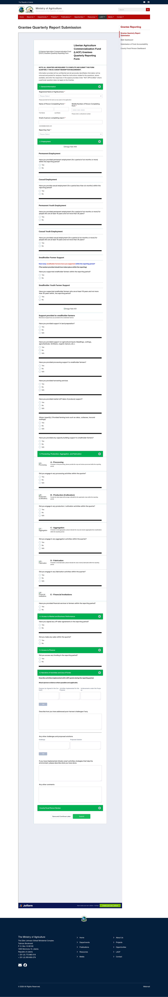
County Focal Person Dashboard (133, 48)
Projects (54, 17)
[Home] (26, 9)
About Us (30, 17)
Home (22, 17)
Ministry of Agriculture (49, 8)
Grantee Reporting (131, 26)
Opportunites (78, 17)
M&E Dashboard (127, 40)
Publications (65, 17)
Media (110, 17)
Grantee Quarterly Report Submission (130, 34)
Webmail (146, 986)
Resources (91, 17)
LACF (102, 17)
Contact (119, 17)
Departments (42, 17)
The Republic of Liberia (26, 2)
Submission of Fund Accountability (134, 44)
